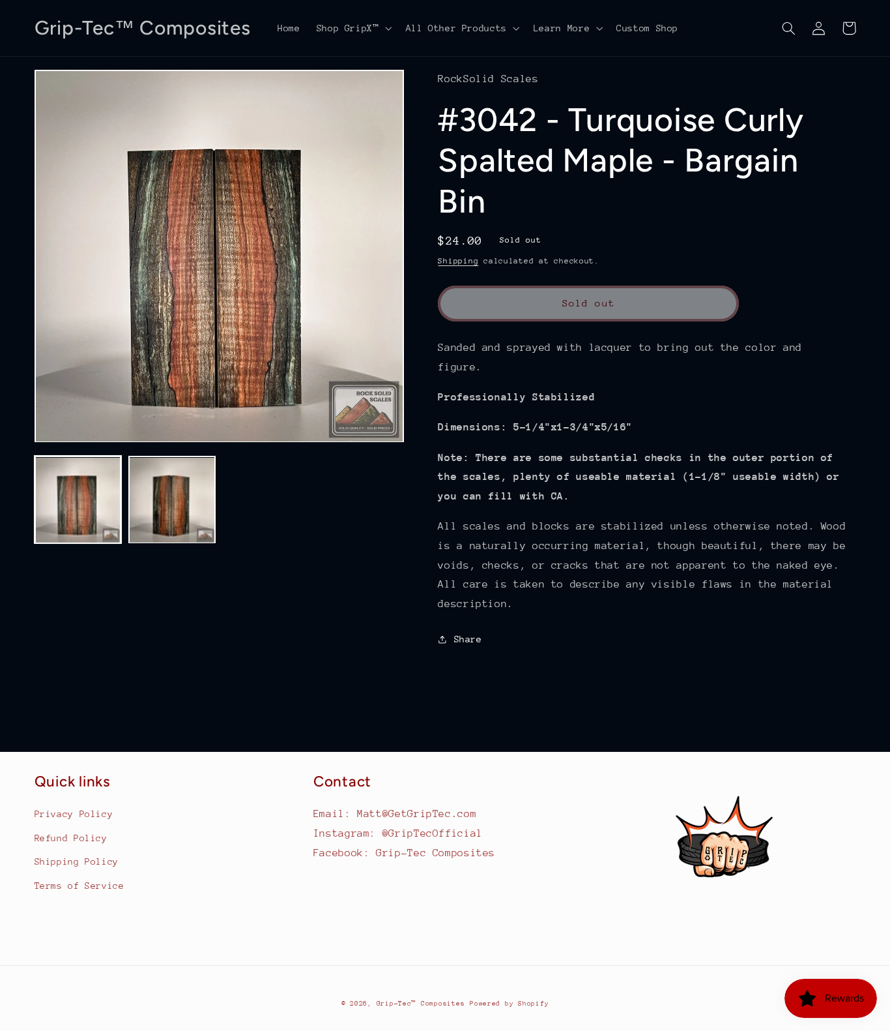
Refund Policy (71, 838)
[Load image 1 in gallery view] (78, 500)
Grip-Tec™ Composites (421, 1004)
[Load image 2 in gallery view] (172, 500)
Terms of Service (79, 885)
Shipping (458, 260)
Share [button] (467, 639)
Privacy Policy (74, 814)
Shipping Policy (77, 861)
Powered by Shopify (509, 1004)
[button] (352, 28)
